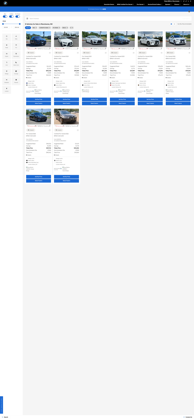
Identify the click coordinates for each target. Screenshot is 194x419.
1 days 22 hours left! (1, 405)
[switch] (5, 15)
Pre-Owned (17, 14)
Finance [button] (176, 5)
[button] (189, 11)
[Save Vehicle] (50, 53)
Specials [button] (167, 5)
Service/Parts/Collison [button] (154, 5)
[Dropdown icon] (184, 1)
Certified (11, 14)
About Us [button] (186, 5)
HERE (104, 9)
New (5, 14)
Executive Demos (109, 4)
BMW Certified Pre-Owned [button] (124, 5)
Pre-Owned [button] (140, 5)
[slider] (3, 24)
